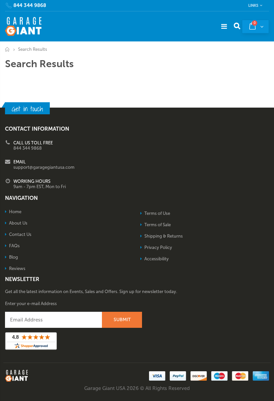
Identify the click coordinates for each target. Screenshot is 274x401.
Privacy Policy (158, 247)
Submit (122, 319)
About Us (18, 223)
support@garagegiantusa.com (44, 167)
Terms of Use (157, 213)
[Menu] (224, 26)
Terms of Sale (157, 224)
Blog (13, 257)
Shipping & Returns (163, 236)
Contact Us (20, 234)
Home (7, 49)
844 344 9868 (29, 5)
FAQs (14, 245)
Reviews (17, 268)
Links (253, 5)
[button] (273, 398)
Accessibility (156, 258)
